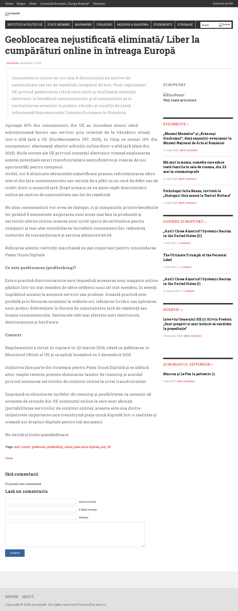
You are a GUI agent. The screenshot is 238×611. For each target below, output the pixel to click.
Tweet (9, 458)
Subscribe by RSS (223, 3)
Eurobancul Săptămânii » (188, 364)
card (17, 447)
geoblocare (39, 447)
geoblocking (55, 447)
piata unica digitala (86, 447)
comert (25, 447)
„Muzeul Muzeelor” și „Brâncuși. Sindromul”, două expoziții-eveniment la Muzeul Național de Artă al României (197, 138)
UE (109, 447)
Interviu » (173, 309)
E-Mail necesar (88, 509)
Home (9, 3)
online (68, 447)
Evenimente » (176, 123)
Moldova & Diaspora (133, 24)
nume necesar (87, 501)
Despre (21, 3)
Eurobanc (185, 24)
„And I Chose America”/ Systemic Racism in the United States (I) (197, 281)
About (32, 3)
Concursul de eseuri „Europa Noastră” (64, 3)
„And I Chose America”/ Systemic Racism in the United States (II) (197, 233)
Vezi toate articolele (179, 100)
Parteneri (99, 3)
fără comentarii (189, 150)
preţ (103, 447)
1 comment (184, 243)
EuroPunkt (13, 63)
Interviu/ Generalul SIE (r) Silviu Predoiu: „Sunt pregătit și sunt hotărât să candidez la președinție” (197, 324)
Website (83, 517)
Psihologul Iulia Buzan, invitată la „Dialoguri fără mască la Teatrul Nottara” (197, 193)
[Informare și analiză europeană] (12, 13)
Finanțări (104, 24)
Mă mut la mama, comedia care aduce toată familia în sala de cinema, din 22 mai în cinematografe (194, 167)
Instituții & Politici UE (25, 24)
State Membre (58, 24)
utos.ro (101, 604)
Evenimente (162, 24)
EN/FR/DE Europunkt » (184, 221)
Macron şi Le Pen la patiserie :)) (189, 374)
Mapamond (83, 24)
